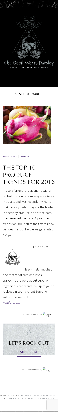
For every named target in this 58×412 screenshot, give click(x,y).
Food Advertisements (30, 314)
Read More (42, 246)
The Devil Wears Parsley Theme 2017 (38, 396)
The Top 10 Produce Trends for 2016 (29, 174)
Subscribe (29, 352)
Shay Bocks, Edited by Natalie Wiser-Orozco (30, 398)
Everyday (25, 156)
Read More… (11, 302)
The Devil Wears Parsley (29, 47)
